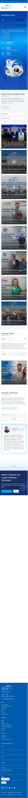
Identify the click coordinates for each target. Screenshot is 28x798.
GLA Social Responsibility (6, 706)
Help (2, 711)
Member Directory (5, 723)
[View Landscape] (12, 788)
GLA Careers (3, 709)
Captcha (2, 777)
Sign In (2, 722)
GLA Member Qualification (6, 726)
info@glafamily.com (9, 699)
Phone (2, 756)
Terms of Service (11, 792)
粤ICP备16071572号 (5, 691)
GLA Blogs (3, 712)
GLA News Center (4, 714)
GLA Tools (3, 737)
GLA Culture (3, 708)
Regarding (3, 762)
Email (2, 752)
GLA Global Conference (6, 739)
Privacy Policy (4, 792)
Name (2, 746)
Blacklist (3, 730)
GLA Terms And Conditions (6, 725)
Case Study (3, 735)
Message (3, 767)
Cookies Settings (18, 792)
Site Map (3, 728)
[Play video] (14, 137)
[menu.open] (25, 7)
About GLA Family (4, 704)
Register (3, 720)
